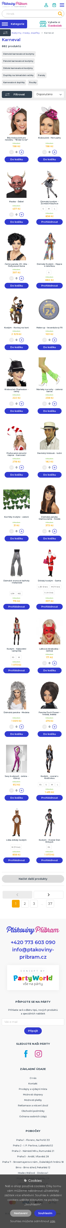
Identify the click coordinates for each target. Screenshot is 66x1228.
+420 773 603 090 (33, 942)
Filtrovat (19, 94)
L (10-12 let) (43, 587)
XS (13, 657)
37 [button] (50, 904)
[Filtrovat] (5, 32)
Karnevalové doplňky (14, 82)
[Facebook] (25, 1053)
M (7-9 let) (55, 587)
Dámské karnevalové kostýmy (18, 54)
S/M (12, 593)
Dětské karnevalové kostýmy (18, 68)
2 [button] (25, 904)
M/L (19, 593)
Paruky (41, 75)
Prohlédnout (49, 221)
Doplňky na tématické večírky (18, 75)
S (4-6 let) (49, 592)
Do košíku (16, 159)
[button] (46, 5)
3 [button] (34, 904)
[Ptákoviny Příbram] (14, 4)
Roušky (32, 82)
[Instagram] (38, 1053)
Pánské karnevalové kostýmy (18, 61)
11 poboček (55, 25)
